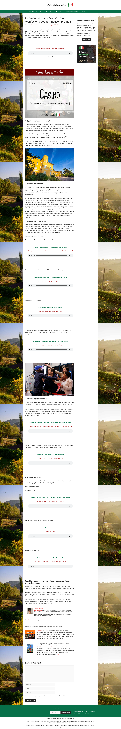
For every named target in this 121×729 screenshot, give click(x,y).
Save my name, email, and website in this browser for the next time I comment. (50, 696)
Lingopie (39, 631)
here (58, 654)
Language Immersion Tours (72, 11)
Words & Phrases (33, 11)
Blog (41, 11)
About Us (58, 11)
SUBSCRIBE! (86, 39)
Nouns (40, 620)
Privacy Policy (85, 11)
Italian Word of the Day (32, 620)
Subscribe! (49, 11)
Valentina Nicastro (35, 25)
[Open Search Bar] (92, 11)
